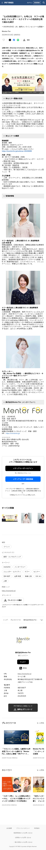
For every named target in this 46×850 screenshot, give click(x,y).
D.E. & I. (39, 576)
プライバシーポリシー (23, 828)
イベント (7, 547)
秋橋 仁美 (28, 576)
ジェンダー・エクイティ (12, 571)
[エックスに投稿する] (10, 40)
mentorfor (7, 567)
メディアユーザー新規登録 (23, 479)
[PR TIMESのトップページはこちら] (8, 3)
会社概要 (9, 828)
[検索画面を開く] (43, 2)
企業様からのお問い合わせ (23, 837)
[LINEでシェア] (18, 40)
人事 (5, 581)
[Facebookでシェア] (14, 40)
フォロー (23, 662)
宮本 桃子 (7, 576)
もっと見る (40, 723)
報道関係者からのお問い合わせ (23, 833)
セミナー (36, 571)
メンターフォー (20, 567)
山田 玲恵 (17, 576)
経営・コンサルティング (12, 557)
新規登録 (37, 3)
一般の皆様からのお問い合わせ (23, 842)
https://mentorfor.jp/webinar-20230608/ (17, 151)
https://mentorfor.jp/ (13, 433)
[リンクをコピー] (28, 40)
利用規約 (37, 828)
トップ (5, 620)
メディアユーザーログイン (23, 468)
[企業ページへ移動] (23, 640)
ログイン (29, 3)
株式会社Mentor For (30, 620)
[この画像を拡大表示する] (10, 518)
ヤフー (27, 571)
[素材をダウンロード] (24, 40)
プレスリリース (15, 620)
